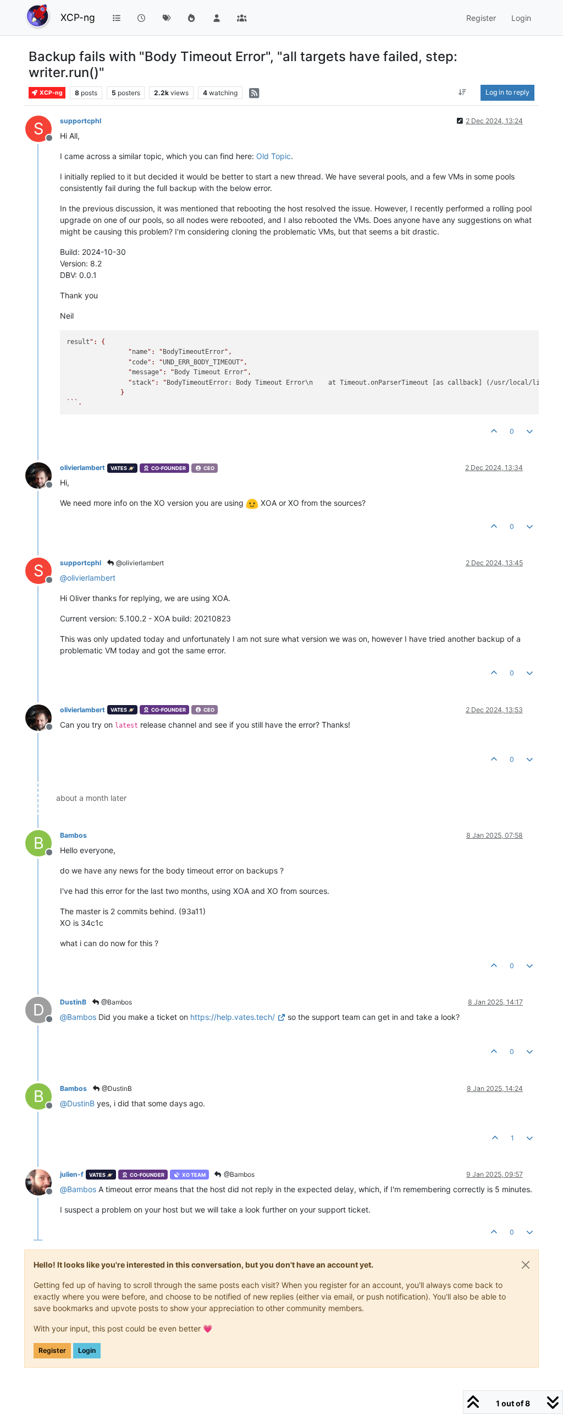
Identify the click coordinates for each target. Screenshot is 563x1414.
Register (52, 1350)
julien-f (72, 1174)
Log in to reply (507, 92)
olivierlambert (82, 467)
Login (87, 1350)
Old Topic (273, 156)
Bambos (73, 835)
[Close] (525, 1265)
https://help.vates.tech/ (232, 1017)
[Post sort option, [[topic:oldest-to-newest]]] (463, 92)
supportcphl (80, 121)
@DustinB (116, 1088)
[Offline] (42, 474)
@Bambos (116, 1002)
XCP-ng (77, 17)
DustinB (73, 1002)
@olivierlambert (139, 563)
